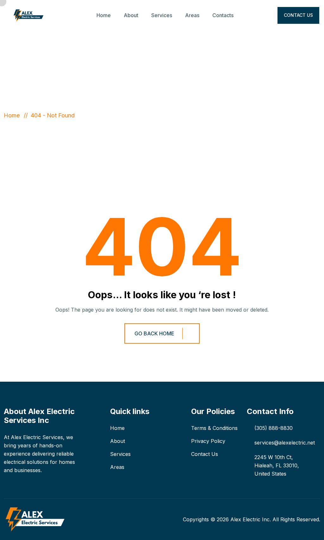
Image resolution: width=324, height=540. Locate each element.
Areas (192, 15)
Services (161, 15)
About (131, 15)
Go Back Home (154, 333)
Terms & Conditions (214, 428)
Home (104, 15)
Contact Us (298, 15)
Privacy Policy (208, 441)
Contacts (223, 15)
